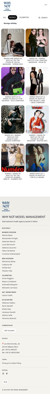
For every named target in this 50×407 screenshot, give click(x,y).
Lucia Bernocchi (8, 244)
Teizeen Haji (7, 271)
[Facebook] (7, 373)
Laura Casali (7, 295)
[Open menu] (46, 5)
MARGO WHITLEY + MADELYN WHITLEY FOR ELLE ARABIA (37, 175)
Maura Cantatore (9, 281)
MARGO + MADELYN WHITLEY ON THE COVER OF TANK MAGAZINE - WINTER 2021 (37, 138)
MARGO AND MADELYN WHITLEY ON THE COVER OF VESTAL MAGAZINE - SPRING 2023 (13, 61)
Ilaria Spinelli (7, 306)
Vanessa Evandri (9, 312)
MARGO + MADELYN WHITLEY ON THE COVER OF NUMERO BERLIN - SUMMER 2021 (13, 176)
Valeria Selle (7, 315)
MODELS (12, 17)
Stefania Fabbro (8, 303)
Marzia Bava (7, 235)
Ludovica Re (7, 264)
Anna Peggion (8, 278)
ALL (4, 17)
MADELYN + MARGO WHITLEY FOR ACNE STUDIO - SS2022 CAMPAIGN (13, 138)
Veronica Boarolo (9, 318)
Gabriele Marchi (8, 241)
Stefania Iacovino (9, 247)
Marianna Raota (8, 261)
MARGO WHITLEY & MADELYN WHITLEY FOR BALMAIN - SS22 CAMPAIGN (13, 99)
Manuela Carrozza (9, 287)
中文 (5, 382)
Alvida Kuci (6, 267)
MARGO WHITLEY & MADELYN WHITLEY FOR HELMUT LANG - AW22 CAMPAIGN (37, 99)
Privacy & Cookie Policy (11, 363)
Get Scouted (9, 330)
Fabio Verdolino (8, 250)
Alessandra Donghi (10, 238)
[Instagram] (3, 373)
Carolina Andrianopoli (11, 254)
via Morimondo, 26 (12, 344)
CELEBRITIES (24, 17)
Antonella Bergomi (10, 284)
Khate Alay (6, 309)
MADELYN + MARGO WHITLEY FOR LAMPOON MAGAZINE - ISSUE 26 (37, 60)
